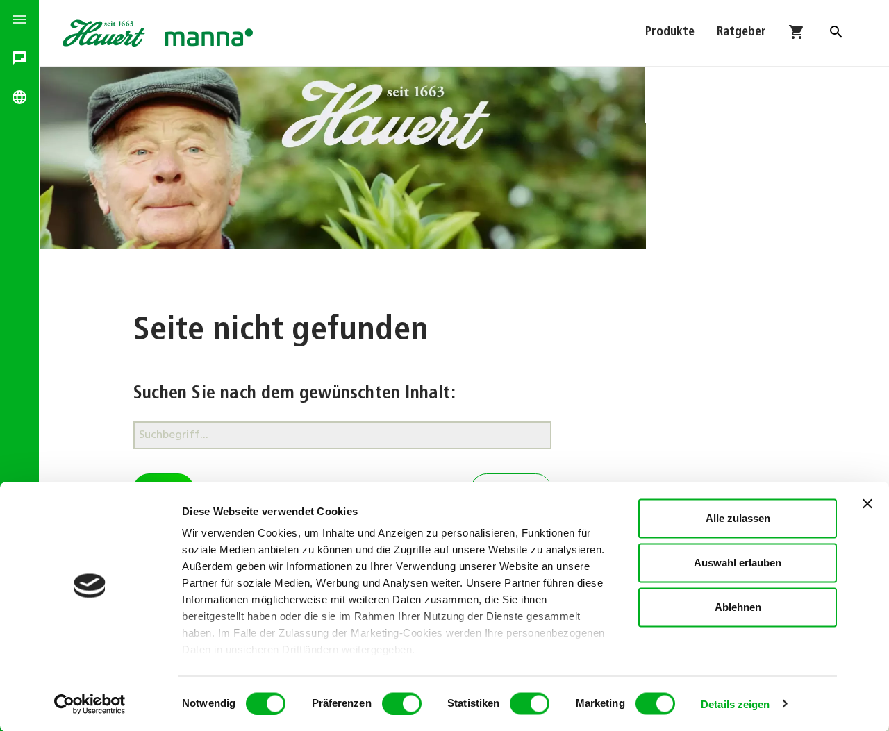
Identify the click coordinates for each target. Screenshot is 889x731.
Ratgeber (741, 32)
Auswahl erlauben (737, 563)
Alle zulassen (738, 518)
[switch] (402, 703)
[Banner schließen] (867, 504)
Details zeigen (735, 703)
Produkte (670, 32)
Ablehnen (738, 607)
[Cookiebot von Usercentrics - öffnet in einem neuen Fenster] (90, 704)
